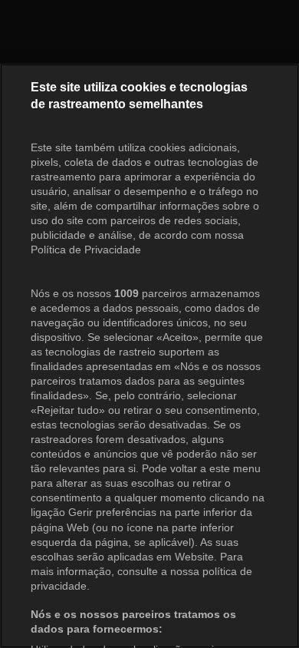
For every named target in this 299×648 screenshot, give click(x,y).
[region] (149, 356)
